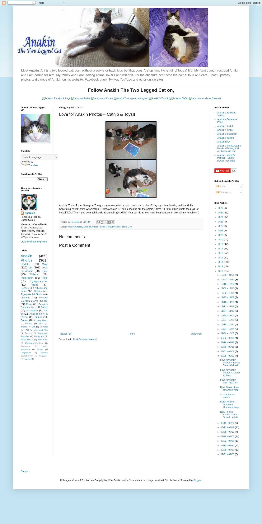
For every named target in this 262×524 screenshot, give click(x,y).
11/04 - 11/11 (228, 311)
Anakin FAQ (223, 141)
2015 (221, 257)
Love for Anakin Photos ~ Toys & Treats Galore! (230, 363)
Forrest (28, 323)
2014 (221, 262)
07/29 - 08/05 (228, 436)
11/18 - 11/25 (228, 302)
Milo (33, 327)
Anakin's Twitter (225, 130)
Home (132, 333)
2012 (221, 271)
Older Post (196, 333)
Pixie (109, 227)
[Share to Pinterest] (113, 222)
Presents (116, 227)
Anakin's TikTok (225, 126)
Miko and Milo (41, 330)
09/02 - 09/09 (228, 351)
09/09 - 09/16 (228, 347)
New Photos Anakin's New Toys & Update (229, 415)
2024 (221, 217)
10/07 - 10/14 (228, 329)
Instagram (39, 336)
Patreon (28, 333)
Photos (102, 227)
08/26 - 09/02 (228, 356)
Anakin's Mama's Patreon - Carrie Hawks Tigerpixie (226, 158)
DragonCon (26, 353)
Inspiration (27, 277)
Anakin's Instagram (227, 133)
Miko (41, 323)
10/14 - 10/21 (228, 324)
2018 (221, 244)
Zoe (130, 227)
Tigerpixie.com (39, 281)
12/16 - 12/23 (228, 284)
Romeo (24, 320)
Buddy (44, 307)
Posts (222, 186)
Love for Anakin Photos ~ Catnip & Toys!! (230, 373)
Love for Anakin (90, 227)
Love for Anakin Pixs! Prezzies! (229, 381)
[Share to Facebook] (109, 222)
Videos (34, 274)
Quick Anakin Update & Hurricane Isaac (230, 404)
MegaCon (43, 356)
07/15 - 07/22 (228, 445)
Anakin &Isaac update (227, 396)
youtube (27, 359)
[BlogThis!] (102, 222)
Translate (33, 165)
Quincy (38, 317)
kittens (40, 349)
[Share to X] (106, 222)
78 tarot (44, 327)
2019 (221, 239)
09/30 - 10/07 (228, 333)
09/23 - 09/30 (228, 338)
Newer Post (66, 333)
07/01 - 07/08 (228, 454)
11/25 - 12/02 (228, 297)
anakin (24, 327)
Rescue (25, 288)
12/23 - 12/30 (228, 279)
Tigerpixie (30, 213)
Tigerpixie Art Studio (31, 294)
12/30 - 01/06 (228, 275)
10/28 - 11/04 (228, 315)
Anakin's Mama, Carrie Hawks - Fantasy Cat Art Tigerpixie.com (229, 148)
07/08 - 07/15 (228, 450)
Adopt (34, 284)
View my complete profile (34, 241)
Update (25, 264)
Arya (35, 301)
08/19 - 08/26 (228, 423)
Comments (225, 192)
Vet (30, 267)
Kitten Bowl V (27, 339)
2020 (221, 235)
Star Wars (43, 339)
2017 (221, 248)
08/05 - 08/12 (228, 432)
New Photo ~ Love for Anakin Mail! (229, 388)
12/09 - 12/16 (228, 288)
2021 (221, 230)
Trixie (124, 227)
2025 (221, 212)
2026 (221, 208)
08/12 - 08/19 (228, 427)
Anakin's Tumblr (225, 138)
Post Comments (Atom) (85, 339)
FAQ (27, 330)
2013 (221, 266)
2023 (221, 221)
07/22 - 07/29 (228, 441)
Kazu (29, 304)
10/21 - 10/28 (228, 320)
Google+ (25, 471)
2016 (221, 253)
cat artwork (32, 310)
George (78, 227)
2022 (221, 226)
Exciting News (41, 320)
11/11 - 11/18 (228, 306)
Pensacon (25, 346)
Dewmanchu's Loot (34, 343)
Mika (45, 264)
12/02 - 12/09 (228, 293)
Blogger (198, 480)
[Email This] (98, 222)
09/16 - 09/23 (228, 342)
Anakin (71, 227)
